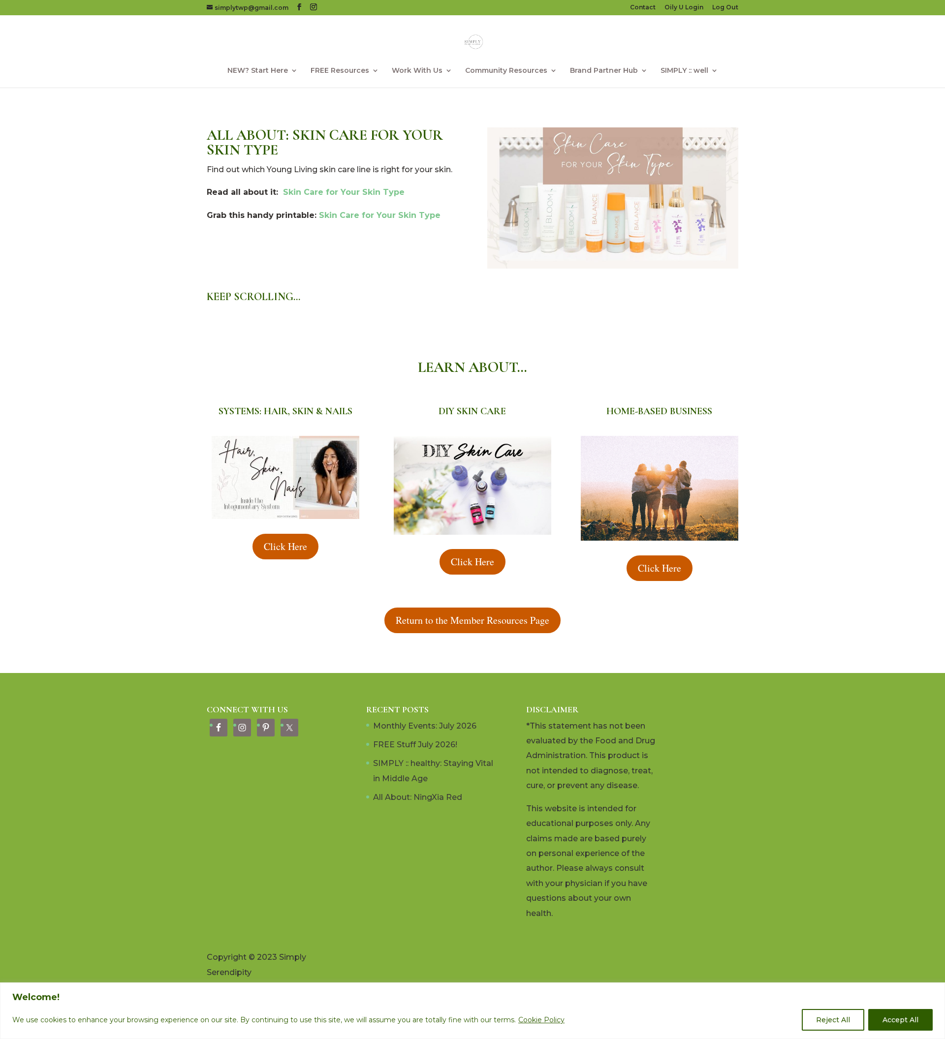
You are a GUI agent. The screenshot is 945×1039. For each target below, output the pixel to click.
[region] (472, 1010)
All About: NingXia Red (417, 797)
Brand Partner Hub (604, 71)
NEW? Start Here (257, 71)
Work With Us (417, 71)
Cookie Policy (541, 1019)
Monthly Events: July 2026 (424, 726)
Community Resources (506, 71)
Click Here (285, 546)
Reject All (833, 1019)
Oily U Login (683, 7)
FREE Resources (340, 71)
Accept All (900, 1019)
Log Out (725, 7)
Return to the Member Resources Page (472, 620)
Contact (643, 7)
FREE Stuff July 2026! (415, 744)
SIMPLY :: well (684, 71)
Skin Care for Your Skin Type (344, 192)
